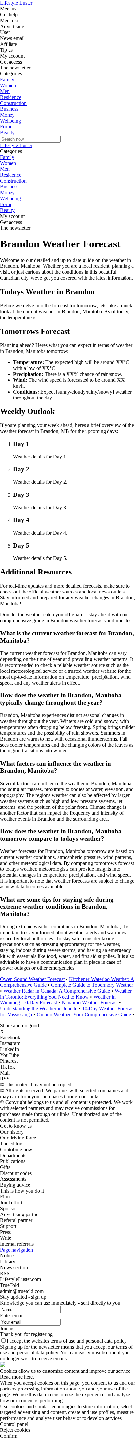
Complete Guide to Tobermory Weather (92, 985)
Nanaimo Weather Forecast (90, 1002)
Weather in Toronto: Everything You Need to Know (66, 994)
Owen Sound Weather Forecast (32, 979)
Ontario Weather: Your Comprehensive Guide (84, 1014)
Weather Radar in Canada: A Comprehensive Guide (56, 991)
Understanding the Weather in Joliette (38, 1008)
